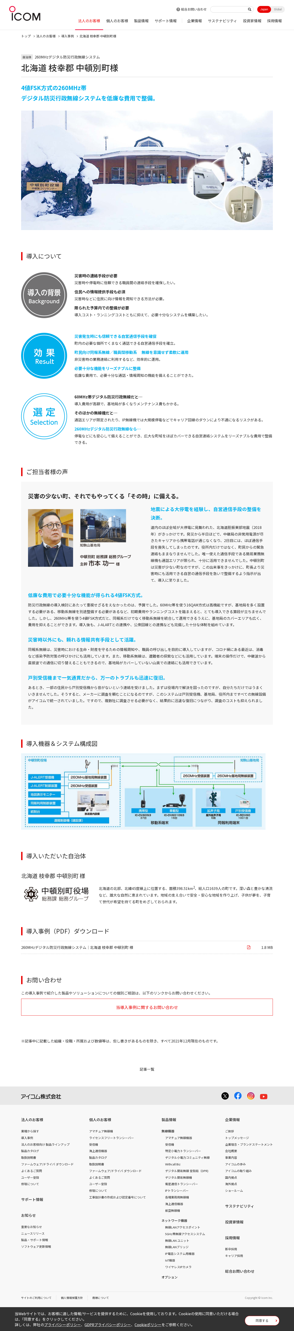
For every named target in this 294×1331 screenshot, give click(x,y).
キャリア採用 (234, 1255)
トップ (26, 36)
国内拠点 (231, 1177)
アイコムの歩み (235, 1164)
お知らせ (28, 1215)
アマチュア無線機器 (178, 1138)
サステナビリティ (222, 20)
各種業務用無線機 (177, 1197)
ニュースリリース (33, 1233)
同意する (262, 1320)
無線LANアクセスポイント (182, 1227)
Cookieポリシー (148, 1324)
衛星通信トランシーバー (181, 1184)
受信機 (93, 1144)
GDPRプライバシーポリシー (108, 1324)
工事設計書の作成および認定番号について (117, 1197)
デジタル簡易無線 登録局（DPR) (186, 1171)
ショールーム (234, 1190)
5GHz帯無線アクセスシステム (185, 1234)
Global (278, 9)
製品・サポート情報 (34, 1240)
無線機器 (167, 1131)
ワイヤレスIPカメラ (178, 1267)
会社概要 (231, 1151)
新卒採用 (231, 1249)
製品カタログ (30, 1151)
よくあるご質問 (31, 1171)
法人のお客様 (89, 20)
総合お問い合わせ (194, 9)
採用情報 (274, 20)
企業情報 (194, 20)
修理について (30, 1184)
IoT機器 (170, 1260)
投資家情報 (252, 20)
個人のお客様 (117, 20)
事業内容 (231, 1157)
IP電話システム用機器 (180, 1253)
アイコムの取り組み (238, 1171)
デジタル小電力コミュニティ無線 (187, 1157)
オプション (169, 1277)
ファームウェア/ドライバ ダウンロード (47, 1164)
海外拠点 (231, 1184)
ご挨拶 (229, 1131)
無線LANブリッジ (177, 1247)
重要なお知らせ (31, 1227)
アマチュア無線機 (101, 1131)
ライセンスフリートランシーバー (111, 1138)
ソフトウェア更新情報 (36, 1246)
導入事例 (67, 36)
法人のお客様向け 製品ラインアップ (45, 1144)
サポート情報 (166, 20)
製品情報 (141, 20)
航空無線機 (172, 1210)
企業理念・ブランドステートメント (249, 1144)
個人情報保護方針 (72, 1298)
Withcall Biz (173, 1164)
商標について (100, 1298)
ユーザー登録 (30, 1177)
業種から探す (30, 1131)
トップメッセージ (237, 1138)
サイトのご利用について (36, 1298)
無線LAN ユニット (177, 1240)
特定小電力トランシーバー (183, 1151)
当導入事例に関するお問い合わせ (147, 1007)
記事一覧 (147, 1069)
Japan (264, 9)
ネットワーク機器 (174, 1220)
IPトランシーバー (177, 1190)
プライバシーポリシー (62, 1324)
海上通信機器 (98, 1151)
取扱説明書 (28, 1157)
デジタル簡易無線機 (178, 1177)
